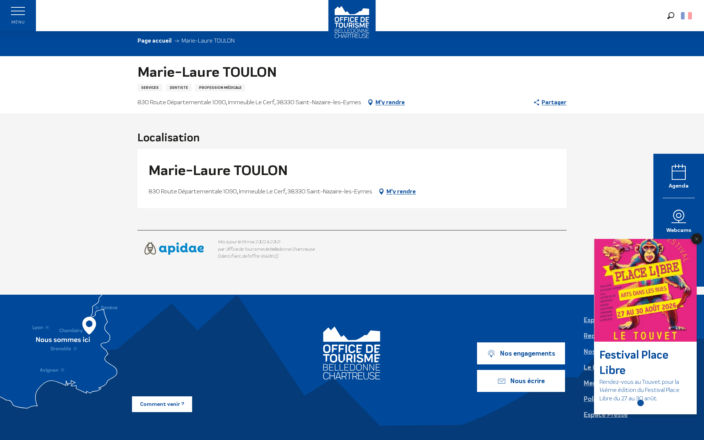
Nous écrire (527, 381)
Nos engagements (527, 353)
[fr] (687, 15)
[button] (670, 15)
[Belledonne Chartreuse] (351, 353)
